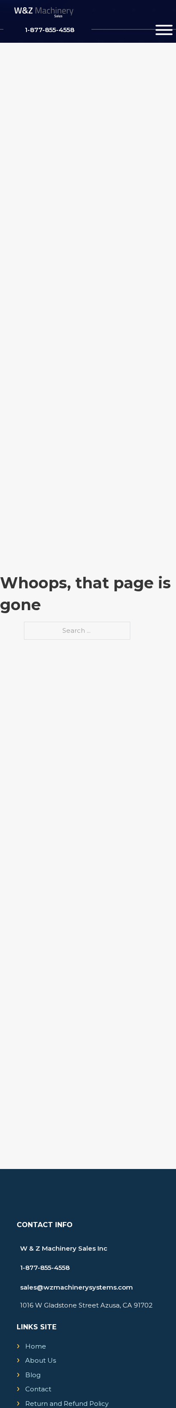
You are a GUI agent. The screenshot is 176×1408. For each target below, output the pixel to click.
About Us (40, 1360)
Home (35, 1346)
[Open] (164, 30)
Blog (33, 1375)
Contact (38, 1389)
